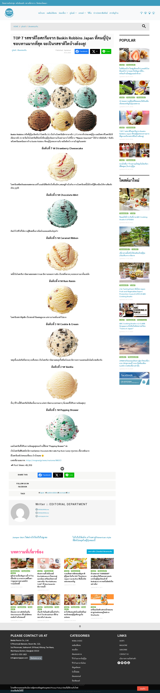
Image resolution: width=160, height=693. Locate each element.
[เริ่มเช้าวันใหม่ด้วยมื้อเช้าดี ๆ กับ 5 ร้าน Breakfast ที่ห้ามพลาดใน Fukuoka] (48, 599)
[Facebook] (119, 662)
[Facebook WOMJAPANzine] (141, 13)
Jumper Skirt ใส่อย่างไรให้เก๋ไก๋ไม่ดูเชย (29, 537)
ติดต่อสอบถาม (35, 658)
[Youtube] (128, 662)
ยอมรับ (142, 689)
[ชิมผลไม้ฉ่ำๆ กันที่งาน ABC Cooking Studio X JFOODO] (134, 199)
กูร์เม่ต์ (23, 26)
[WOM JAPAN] (9, 13)
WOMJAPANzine (43, 509)
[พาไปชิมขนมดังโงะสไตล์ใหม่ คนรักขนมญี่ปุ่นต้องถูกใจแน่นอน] (75, 599)
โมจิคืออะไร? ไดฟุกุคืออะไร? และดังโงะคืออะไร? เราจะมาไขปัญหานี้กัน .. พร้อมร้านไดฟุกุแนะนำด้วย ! (134, 71)
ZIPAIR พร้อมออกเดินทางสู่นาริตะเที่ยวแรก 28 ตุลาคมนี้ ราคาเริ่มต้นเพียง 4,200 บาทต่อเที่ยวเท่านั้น (134, 363)
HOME (16, 26)
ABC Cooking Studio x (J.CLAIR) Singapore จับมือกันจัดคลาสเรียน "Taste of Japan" (132, 326)
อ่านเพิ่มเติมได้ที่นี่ (17, 690)
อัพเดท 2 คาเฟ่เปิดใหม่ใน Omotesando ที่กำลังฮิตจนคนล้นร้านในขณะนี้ (21, 614)
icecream (62, 492)
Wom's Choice (142, 320)
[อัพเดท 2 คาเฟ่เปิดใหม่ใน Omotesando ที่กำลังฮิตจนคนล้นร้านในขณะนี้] (22, 599)
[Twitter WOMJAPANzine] (149, 13)
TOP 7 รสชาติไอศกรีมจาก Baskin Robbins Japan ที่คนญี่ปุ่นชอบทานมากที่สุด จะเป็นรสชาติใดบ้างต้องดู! (134, 133)
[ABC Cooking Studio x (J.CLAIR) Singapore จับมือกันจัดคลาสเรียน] (134, 310)
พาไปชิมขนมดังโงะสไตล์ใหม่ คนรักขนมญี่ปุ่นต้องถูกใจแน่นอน (75, 614)
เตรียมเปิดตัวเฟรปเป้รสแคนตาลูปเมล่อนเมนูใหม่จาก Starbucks (102, 612)
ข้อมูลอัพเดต (25, 571)
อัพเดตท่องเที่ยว (124, 249)
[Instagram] (122, 662)
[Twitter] (125, 662)
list (68, 492)
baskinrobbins (52, 492)
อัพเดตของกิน (33, 26)
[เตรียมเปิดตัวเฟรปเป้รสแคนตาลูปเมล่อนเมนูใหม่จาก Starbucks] (102, 599)
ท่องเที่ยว (135, 249)
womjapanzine (43, 516)
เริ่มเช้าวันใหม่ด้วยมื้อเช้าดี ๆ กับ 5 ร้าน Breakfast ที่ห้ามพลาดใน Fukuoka (48, 614)
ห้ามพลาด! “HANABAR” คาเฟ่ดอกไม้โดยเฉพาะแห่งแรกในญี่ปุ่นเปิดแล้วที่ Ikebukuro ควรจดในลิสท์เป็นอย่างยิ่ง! (102, 578)
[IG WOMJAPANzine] (145, 13)
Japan (42, 492)
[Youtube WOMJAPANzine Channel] (153, 13)
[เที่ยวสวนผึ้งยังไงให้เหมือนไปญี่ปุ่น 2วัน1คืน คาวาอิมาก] (134, 236)
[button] (144, 25)
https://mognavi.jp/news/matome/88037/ (44, 460)
